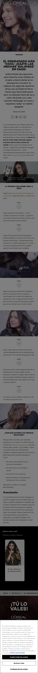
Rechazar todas (19, 663)
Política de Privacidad (17, 653)
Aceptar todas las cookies (19, 657)
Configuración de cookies (19, 669)
